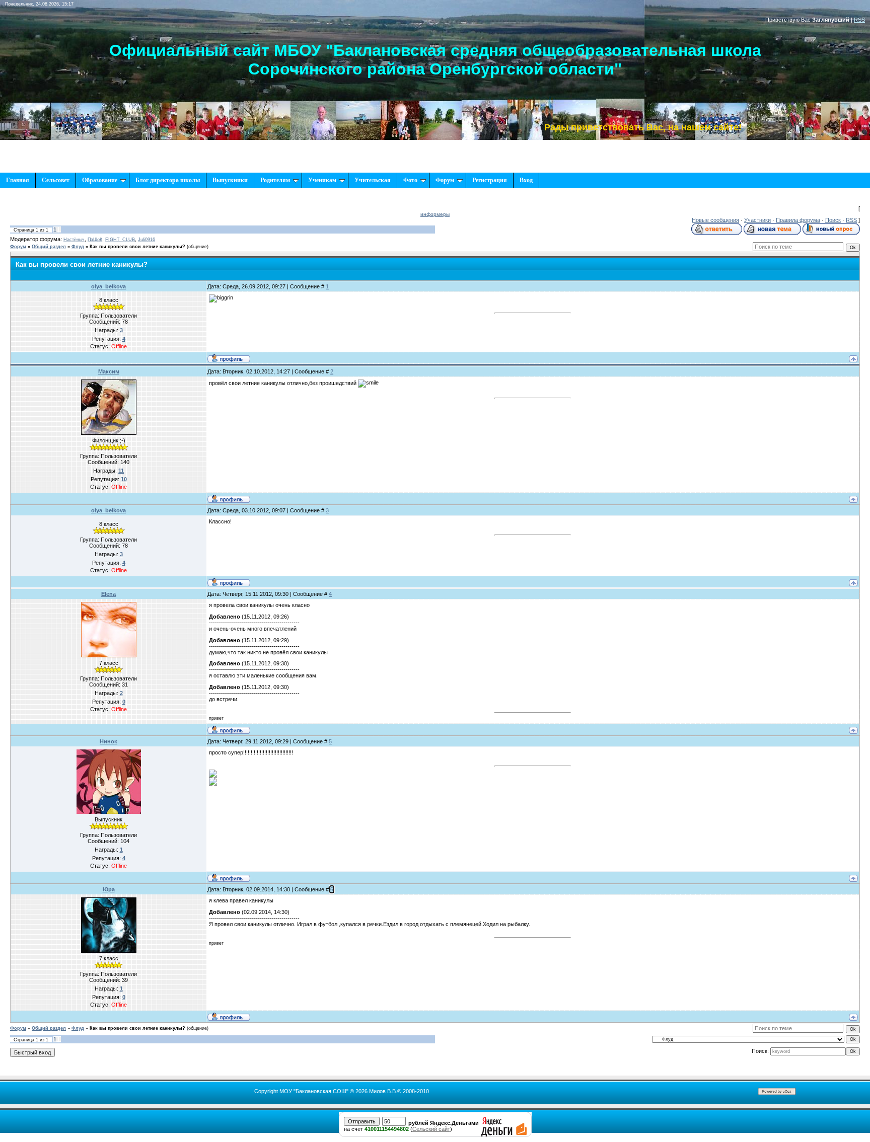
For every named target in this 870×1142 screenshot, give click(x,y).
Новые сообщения (715, 220)
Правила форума (798, 220)
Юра (109, 889)
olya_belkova (108, 286)
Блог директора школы (167, 180)
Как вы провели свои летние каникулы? (137, 246)
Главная (17, 180)
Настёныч (74, 239)
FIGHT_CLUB (120, 239)
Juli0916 (146, 239)
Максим (108, 371)
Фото (410, 180)
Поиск (833, 220)
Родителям (275, 180)
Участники (757, 220)
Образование (99, 180)
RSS (859, 20)
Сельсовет (55, 180)
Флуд (77, 246)
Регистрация (489, 180)
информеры (435, 214)
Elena (108, 594)
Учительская (372, 180)
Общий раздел (49, 246)
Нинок (108, 741)
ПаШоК (95, 239)
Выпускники (230, 180)
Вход (526, 180)
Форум (445, 180)
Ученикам (322, 180)
